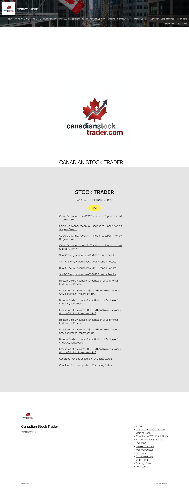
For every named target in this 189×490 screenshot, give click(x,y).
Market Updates (141, 18)
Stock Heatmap (167, 18)
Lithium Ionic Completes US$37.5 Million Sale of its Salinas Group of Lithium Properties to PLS (90, 292)
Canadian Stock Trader (27, 8)
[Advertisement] (94, 50)
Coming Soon (46, 18)
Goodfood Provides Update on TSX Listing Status (85, 358)
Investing (111, 18)
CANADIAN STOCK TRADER (26, 18)
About (9, 18)
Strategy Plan (169, 23)
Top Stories (182, 23)
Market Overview (124, 18)
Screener (155, 18)
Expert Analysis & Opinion (93, 18)
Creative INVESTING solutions (67, 18)
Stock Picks (182, 18)
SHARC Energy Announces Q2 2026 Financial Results (87, 255)
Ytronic (165, 483)
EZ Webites (25, 483)
